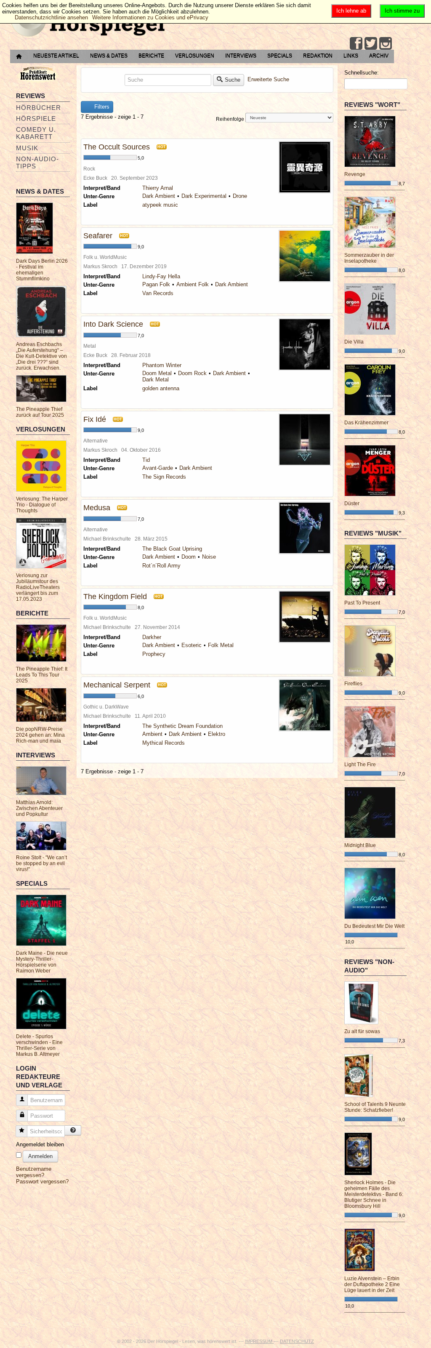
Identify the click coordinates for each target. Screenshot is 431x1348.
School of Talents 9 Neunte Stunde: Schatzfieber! (375, 1107)
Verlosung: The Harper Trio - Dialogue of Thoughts (42, 505)
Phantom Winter (161, 365)
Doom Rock (192, 373)
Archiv (378, 56)
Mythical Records (163, 743)
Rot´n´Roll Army (161, 565)
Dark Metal (155, 379)
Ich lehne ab (351, 11)
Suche (232, 80)
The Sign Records (164, 477)
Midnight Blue (360, 845)
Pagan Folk (156, 284)
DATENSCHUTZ (297, 1341)
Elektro (216, 734)
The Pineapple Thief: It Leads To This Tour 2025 (41, 675)
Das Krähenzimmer (366, 423)
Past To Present (362, 603)
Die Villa (354, 342)
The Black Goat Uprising (172, 549)
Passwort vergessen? (42, 1181)
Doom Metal (157, 373)
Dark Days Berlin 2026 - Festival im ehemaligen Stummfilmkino (42, 270)
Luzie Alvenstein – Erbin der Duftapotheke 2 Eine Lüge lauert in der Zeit (372, 1284)
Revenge (354, 174)
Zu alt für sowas (362, 1031)
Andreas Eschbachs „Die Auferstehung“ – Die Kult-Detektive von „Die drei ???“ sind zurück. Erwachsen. (41, 356)
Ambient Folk (192, 284)
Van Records (157, 293)
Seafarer (97, 236)
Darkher (151, 637)
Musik (27, 148)
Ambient (152, 734)
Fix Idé (94, 419)
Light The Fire (360, 764)
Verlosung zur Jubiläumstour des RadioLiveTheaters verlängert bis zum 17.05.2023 (38, 587)
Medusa (96, 508)
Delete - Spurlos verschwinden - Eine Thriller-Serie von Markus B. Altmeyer (39, 1045)
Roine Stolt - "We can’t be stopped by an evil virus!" (41, 863)
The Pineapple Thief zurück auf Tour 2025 (40, 412)
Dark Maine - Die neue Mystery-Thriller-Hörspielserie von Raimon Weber (42, 962)
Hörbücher (38, 107)
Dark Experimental (203, 196)
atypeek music (160, 205)
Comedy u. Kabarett (36, 133)
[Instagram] (385, 43)
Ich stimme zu (402, 11)
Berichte (151, 56)
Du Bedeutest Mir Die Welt (374, 926)
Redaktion (318, 56)
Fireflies (353, 684)
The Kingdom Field (115, 596)
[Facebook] (356, 43)
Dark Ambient (158, 196)
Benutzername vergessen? (33, 1172)
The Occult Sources (116, 147)
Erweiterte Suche (268, 79)
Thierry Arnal (157, 188)
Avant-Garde (157, 468)
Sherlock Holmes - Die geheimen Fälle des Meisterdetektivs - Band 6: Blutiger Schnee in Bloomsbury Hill (373, 1194)
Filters (101, 107)
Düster (351, 503)
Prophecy (153, 654)
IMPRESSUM (259, 1341)
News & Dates (109, 56)
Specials (279, 56)
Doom (188, 557)
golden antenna (160, 388)
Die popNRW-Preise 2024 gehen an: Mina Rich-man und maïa (40, 735)
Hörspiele (36, 118)
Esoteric (191, 645)
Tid (146, 460)
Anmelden (40, 1156)
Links (350, 56)
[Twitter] (370, 43)
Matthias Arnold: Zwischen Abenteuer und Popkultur (39, 808)
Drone (240, 196)
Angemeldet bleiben (40, 1144)
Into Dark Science (113, 324)
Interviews (240, 56)
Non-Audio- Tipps (37, 162)
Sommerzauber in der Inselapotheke (369, 258)
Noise (209, 557)
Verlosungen (194, 56)
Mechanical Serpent (116, 685)
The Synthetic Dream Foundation (182, 726)
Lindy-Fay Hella (161, 276)
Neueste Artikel (56, 56)
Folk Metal (221, 645)
